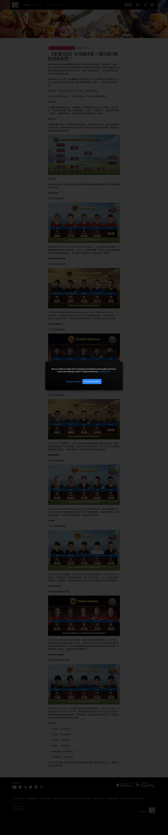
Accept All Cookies (92, 381)
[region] (84, 375)
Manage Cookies (73, 382)
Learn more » (105, 371)
